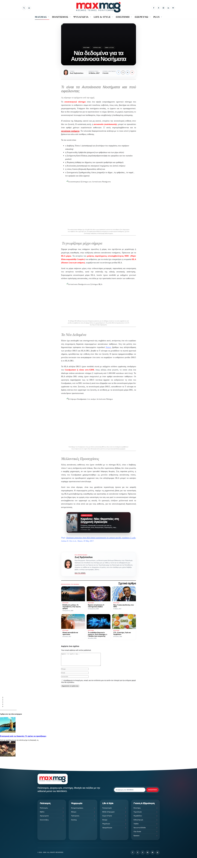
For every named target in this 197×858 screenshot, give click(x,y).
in (127, 72)
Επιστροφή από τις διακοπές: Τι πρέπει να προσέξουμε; (23, 736)
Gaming (74, 820)
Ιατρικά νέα (97, 47)
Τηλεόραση (75, 816)
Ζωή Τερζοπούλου (84, 557)
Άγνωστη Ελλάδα (140, 827)
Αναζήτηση (152, 790)
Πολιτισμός (44, 808)
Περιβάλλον (138, 816)
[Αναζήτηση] (24, 8)
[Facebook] (154, 8)
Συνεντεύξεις (44, 820)
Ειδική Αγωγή (138, 820)
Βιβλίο (42, 812)
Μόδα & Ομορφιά (108, 812)
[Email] (173, 8)
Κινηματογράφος (77, 808)
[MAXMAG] (98, 7)
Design (104, 820)
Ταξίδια (136, 824)
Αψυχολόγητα (107, 827)
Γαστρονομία (107, 808)
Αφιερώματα (44, 816)
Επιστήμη (86, 47)
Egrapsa (136, 835)
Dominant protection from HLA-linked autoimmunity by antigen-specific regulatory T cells (100, 538)
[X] (158, 8)
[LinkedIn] (168, 8)
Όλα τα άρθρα (80, 573)
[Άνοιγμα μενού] (29, 8)
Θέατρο (73, 812)
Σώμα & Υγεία (109, 47)
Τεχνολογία (138, 812)
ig (147, 852)
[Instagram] (163, 8)
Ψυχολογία (106, 824)
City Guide (137, 831)
